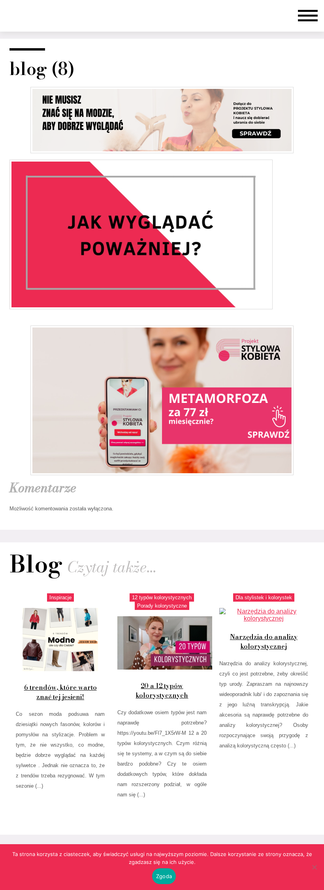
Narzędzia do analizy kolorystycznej (264, 641)
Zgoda (164, 876)
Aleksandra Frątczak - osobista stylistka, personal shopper (36, 15)
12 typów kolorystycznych (162, 597)
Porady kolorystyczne (162, 606)
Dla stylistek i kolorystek (263, 597)
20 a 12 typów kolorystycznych (162, 690)
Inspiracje (60, 597)
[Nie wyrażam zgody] (314, 867)
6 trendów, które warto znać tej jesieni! (60, 692)
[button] (308, 16)
